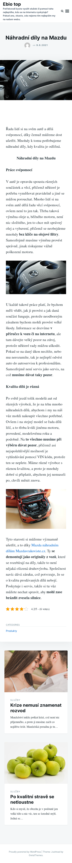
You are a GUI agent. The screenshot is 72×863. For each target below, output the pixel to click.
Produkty (11, 630)
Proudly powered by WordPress (25, 851)
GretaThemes (36, 855)
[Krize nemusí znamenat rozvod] (36, 671)
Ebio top (12, 4)
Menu (67, 11)
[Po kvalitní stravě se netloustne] (36, 763)
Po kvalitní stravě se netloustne (32, 799)
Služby (15, 700)
